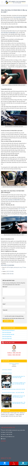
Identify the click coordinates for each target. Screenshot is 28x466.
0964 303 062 (10, 273)
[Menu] (2, 2)
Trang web (5, 310)
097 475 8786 (22, 208)
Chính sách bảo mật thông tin (8, 330)
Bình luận (5, 286)
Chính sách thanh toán (7, 338)
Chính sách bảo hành (6, 332)
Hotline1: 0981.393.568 (14, 353)
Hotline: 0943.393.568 (14, 355)
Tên (4, 298)
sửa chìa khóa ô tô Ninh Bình (8, 32)
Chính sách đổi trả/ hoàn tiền (8, 334)
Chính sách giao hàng (6, 336)
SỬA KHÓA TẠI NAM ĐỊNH (7, 265)
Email (4, 304)
